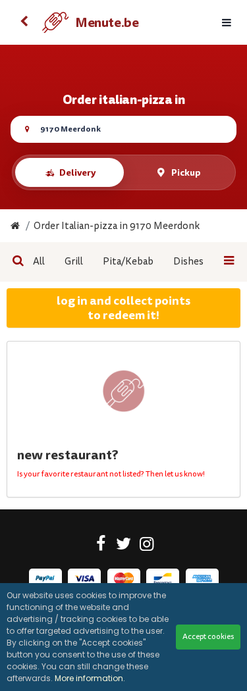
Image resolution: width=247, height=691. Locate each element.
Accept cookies (208, 636)
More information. (90, 678)
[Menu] (226, 22)
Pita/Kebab (128, 262)
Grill (74, 262)
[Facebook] (100, 546)
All (39, 262)
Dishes (188, 262)
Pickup (186, 172)
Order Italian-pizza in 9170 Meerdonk (117, 226)
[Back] (24, 22)
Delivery (77, 172)
